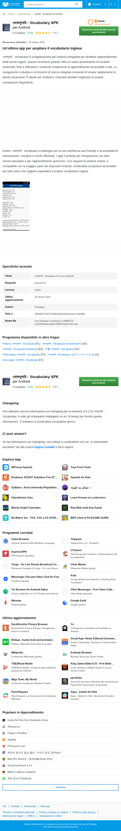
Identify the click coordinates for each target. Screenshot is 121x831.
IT (111, 4)
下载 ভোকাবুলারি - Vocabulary (59, 349)
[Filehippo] (11, 4)
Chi (4, 806)
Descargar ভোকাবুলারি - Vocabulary (20, 360)
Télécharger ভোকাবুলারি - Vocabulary (21, 354)
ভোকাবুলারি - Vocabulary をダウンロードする (70, 354)
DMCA (31, 816)
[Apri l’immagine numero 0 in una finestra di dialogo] (16, 206)
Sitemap (45, 806)
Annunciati (30, 806)
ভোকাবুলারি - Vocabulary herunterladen (62, 343)
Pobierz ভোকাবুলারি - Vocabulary (19, 343)
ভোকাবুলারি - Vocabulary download (20, 349)
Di (19, 32)
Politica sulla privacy (84, 812)
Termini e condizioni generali (19, 812)
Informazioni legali (13, 816)
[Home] (4, 14)
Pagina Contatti (44, 447)
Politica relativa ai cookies (53, 812)
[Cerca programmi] (77, 4)
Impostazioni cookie (50, 816)
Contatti (15, 806)
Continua (61, 787)
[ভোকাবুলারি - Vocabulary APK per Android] (6, 27)
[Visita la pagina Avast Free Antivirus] (98, 22)
